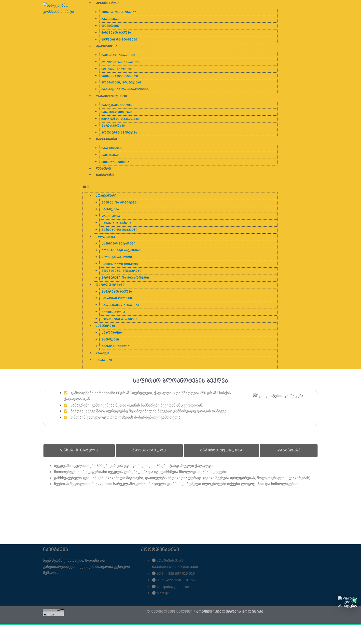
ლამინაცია (110, 26)
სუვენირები (106, 139)
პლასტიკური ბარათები (120, 62)
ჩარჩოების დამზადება (120, 119)
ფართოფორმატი (111, 96)
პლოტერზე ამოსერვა (119, 132)
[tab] (79, 450)
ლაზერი (103, 168)
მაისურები (110, 155)
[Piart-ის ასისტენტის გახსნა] (347, 609)
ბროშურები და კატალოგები (125, 89)
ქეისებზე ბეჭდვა (115, 162)
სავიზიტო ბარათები (118, 55)
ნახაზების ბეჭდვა (116, 32)
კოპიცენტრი (107, 3)
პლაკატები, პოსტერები (121, 82)
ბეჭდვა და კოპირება (119, 12)
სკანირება (110, 19)
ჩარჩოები (105, 175)
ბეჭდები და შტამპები (119, 39)
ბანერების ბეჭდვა (116, 105)
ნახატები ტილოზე (116, 112)
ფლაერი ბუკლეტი (116, 69)
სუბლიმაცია (111, 148)
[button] (180, 187)
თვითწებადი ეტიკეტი (119, 76)
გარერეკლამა (113, 125)
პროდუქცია (106, 46)
